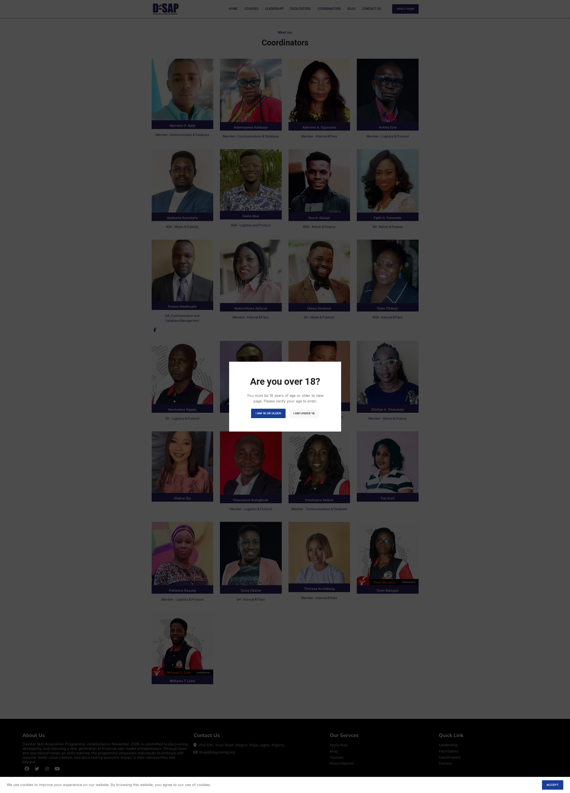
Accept (552, 785)
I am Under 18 (304, 413)
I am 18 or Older (268, 413)
